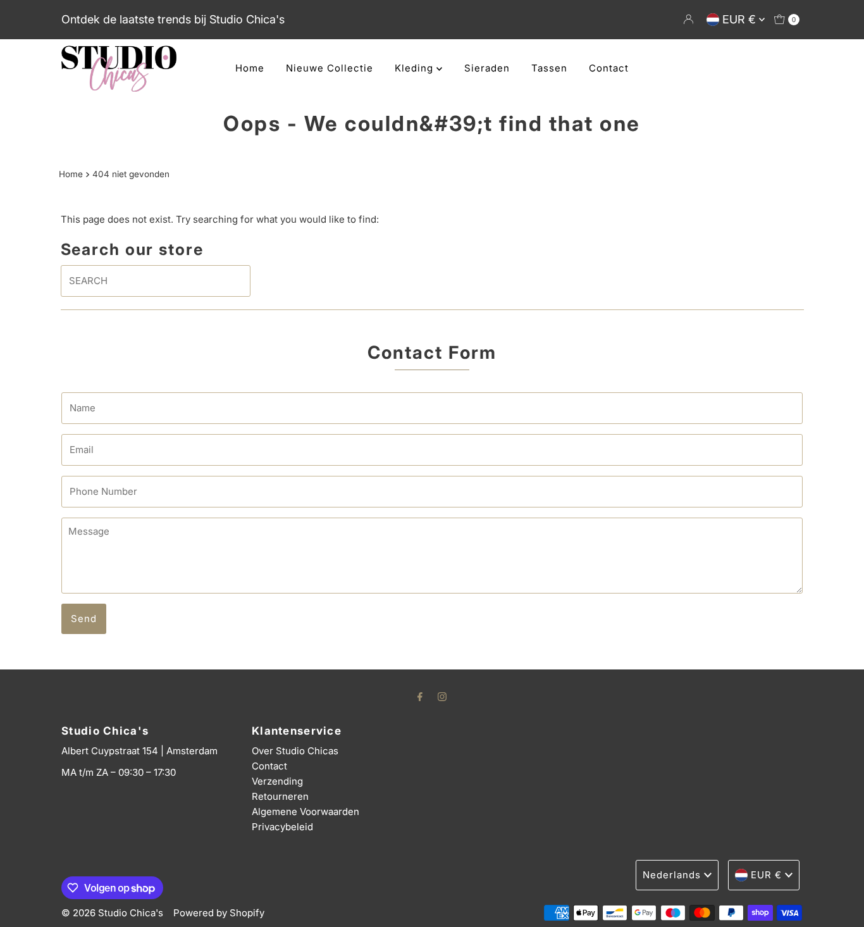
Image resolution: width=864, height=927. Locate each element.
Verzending (277, 781)
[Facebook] (420, 696)
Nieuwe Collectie (329, 68)
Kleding (415, 68)
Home (249, 68)
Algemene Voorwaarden (305, 812)
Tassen (549, 68)
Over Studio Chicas (295, 751)
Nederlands (672, 875)
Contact (609, 68)
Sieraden (487, 68)
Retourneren (280, 796)
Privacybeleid (282, 827)
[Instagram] (442, 696)
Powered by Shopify (218, 913)
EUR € (740, 19)
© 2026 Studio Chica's (112, 913)
